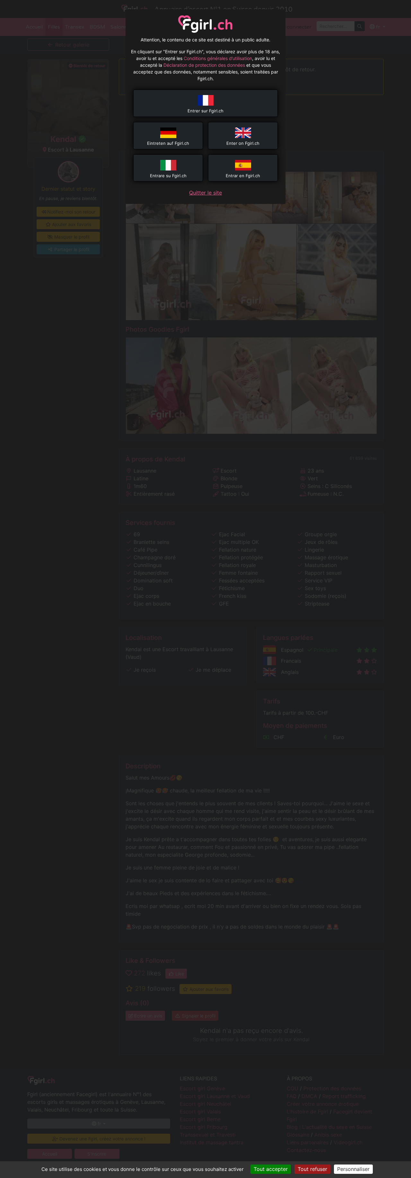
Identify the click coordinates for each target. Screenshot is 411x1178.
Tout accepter (271, 1169)
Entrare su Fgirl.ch (168, 175)
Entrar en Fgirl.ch (243, 175)
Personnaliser (353, 1169)
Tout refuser (312, 1169)
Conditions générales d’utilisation (218, 58)
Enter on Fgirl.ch (242, 143)
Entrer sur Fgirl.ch (205, 110)
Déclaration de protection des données (204, 65)
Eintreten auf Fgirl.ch (168, 143)
